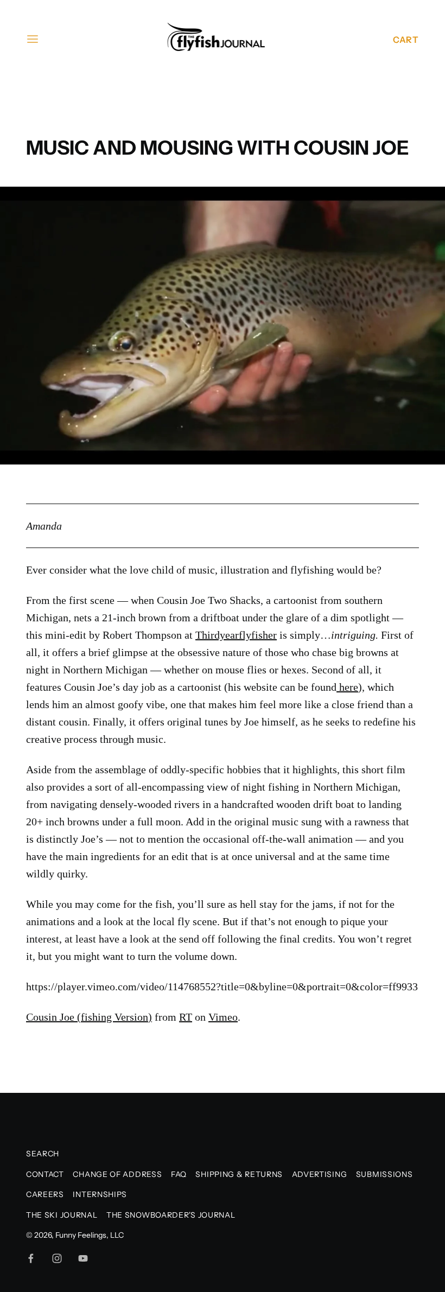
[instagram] (57, 1258)
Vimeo (223, 1017)
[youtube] (83, 1258)
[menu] (33, 39)
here (348, 687)
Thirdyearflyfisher (236, 635)
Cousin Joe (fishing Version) (89, 1017)
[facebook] (31, 1258)
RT (185, 1017)
